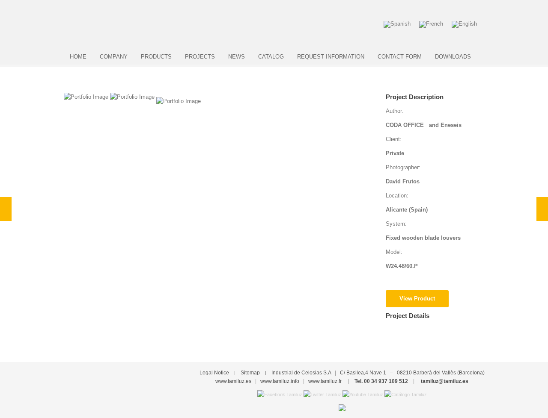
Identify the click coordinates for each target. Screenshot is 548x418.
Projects (200, 56)
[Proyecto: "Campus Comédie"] (6, 209)
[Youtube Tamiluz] (362, 394)
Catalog (271, 56)
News (236, 56)
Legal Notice (214, 373)
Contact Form (400, 56)
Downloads (453, 56)
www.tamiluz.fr (325, 381)
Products (156, 56)
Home (78, 56)
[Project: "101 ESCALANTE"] (542, 209)
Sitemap (250, 373)
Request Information (330, 56)
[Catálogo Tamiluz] (405, 394)
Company (114, 56)
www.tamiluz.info (279, 381)
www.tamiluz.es (233, 381)
